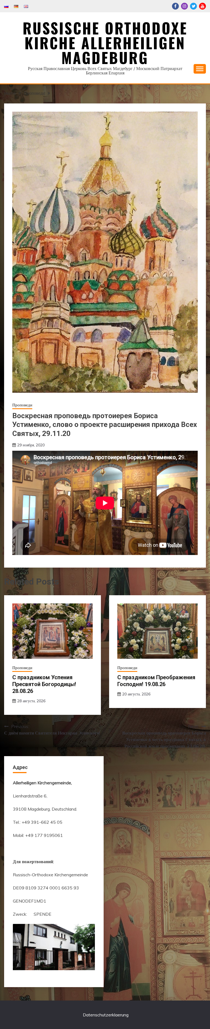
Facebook (175, 6)
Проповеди (22, 404)
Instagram (184, 6)
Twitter (193, 6)
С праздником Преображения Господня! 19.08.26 (156, 680)
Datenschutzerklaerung (106, 1015)
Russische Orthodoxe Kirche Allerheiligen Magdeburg (105, 42)
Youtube (202, 6)
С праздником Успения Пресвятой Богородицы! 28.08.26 (44, 684)
